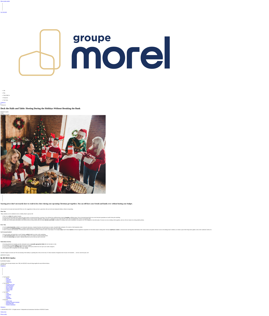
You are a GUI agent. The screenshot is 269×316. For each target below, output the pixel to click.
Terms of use (3, 311)
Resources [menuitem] (5, 97)
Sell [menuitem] (4, 90)
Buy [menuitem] (4, 93)
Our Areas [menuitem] (5, 100)
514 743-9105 (4, 12)
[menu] (135, 90)
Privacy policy (4, 314)
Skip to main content (5, 1)
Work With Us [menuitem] (6, 95)
